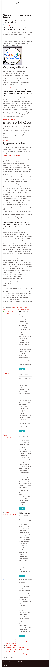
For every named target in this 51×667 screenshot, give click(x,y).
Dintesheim (25, 436)
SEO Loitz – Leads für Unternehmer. (15, 640)
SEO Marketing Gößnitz (18, 307)
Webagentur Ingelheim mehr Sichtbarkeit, (17, 647)
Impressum (43, 7)
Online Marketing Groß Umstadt (12, 155)
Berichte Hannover (7, 664)
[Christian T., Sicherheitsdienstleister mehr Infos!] (9, 518)
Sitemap (12, 664)
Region (21, 7)
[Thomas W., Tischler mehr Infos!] (9, 585)
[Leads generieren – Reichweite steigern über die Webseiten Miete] (12, 3)
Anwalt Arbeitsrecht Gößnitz (23, 309)
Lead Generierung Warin (9, 119)
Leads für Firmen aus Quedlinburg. (15, 653)
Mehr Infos (21, 369)
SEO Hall (5, 140)
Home (16, 7)
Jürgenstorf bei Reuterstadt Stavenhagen (25, 581)
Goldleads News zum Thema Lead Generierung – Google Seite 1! (17, 10)
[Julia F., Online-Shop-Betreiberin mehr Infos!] (9, 317)
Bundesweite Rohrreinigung (14, 662)
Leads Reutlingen (7, 87)
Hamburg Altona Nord (24, 316)
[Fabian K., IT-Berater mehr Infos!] (9, 378)
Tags (32, 7)
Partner (36, 7)
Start (4, 10)
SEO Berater (22, 662)
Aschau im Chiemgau (23, 374)
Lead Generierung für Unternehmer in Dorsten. (18, 655)
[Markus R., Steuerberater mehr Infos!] (9, 440)
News (26, 7)
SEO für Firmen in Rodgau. (13, 645)
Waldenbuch (25, 515)
